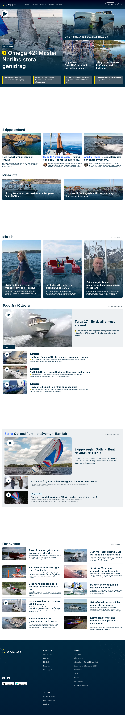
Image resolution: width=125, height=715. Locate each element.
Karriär (76, 678)
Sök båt (46, 658)
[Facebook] (3, 678)
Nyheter (59, 4)
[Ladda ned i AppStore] (8, 683)
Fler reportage (115, 237)
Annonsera (78, 670)
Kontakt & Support (81, 685)
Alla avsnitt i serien (112, 434)
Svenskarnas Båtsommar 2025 (85, 666)
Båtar (27, 4)
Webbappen (47, 670)
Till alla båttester (114, 306)
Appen (51, 4)
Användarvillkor (49, 696)
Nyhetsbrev (78, 681)
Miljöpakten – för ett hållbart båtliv (86, 662)
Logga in (110, 4)
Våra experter (79, 658)
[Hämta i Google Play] (21, 683)
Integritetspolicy (49, 700)
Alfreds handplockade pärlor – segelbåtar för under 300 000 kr (77, 80)
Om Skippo (78, 654)
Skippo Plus (47, 654)
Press (76, 674)
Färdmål (35, 4)
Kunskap (43, 4)
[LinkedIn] (8, 678)
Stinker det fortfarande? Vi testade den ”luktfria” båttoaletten (45, 80)
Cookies (46, 704)
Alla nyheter (115, 544)
